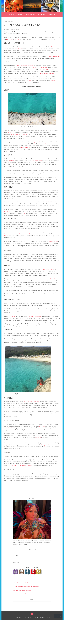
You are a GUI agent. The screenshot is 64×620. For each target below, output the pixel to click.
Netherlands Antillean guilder (40, 67)
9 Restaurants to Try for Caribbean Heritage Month (24, 594)
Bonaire (17, 39)
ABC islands (9, 39)
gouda (53, 80)
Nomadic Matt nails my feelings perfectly (22, 465)
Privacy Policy (51, 14)
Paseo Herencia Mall (24, 234)
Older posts (8, 490)
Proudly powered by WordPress (22, 617)
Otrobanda (12, 316)
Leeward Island (18, 48)
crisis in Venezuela (26, 147)
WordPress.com (45, 617)
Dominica (47, 144)
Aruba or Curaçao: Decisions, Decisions (22, 25)
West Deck (48, 202)
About (10, 14)
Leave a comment (17, 29)
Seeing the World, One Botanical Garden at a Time (24, 582)
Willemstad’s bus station (35, 316)
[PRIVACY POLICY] (32, 614)
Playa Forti (11, 428)
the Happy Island (35, 142)
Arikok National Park (54, 56)
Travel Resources (30, 14)
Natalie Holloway (53, 241)
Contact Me (41, 14)
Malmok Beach (54, 232)
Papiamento (49, 69)
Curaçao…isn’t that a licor (50, 279)
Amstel (47, 443)
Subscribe (58, 616)
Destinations (18, 14)
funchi (29, 80)
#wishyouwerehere (16, 134)
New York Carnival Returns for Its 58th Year (22, 590)
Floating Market (45, 445)
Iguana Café (38, 437)
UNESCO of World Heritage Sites (31, 401)
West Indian (11, 160)
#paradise (24, 134)
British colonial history (36, 160)
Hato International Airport (48, 269)
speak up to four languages (47, 73)
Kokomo (10, 132)
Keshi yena (7, 211)
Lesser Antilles (55, 47)
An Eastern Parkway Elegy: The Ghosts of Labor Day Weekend (26, 586)
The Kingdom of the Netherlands (25, 65)
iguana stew (42, 426)
